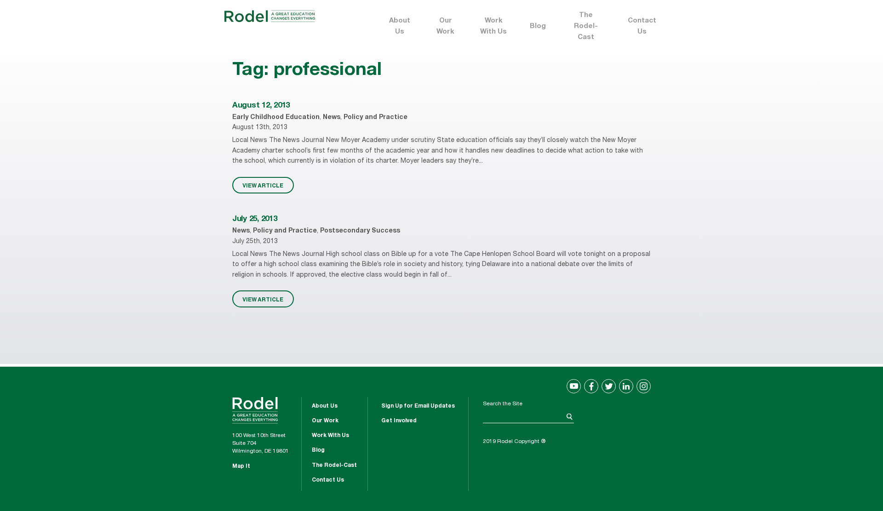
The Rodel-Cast (586, 26)
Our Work (445, 26)
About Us (399, 26)
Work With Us (493, 26)
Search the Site (502, 404)
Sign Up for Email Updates (418, 406)
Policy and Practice (375, 117)
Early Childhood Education (276, 117)
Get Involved (399, 421)
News (331, 117)
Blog (538, 26)
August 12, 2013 (261, 106)
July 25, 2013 (254, 219)
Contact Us (642, 26)
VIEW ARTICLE (262, 185)
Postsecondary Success (360, 231)
